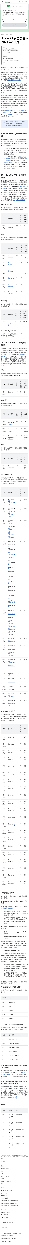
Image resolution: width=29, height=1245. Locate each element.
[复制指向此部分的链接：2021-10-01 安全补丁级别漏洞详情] (6, 178)
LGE (25, 1096)
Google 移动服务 (9, 162)
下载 (2, 1173)
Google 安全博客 (5, 1198)
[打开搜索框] (19, 2)
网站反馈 (11, 1235)
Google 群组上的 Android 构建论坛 (9, 1203)
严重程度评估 (16, 101)
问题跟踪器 (4, 1227)
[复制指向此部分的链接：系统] (5, 370)
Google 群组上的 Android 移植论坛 (9, 1205)
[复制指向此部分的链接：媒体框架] (8, 301)
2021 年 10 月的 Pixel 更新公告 (14, 125)
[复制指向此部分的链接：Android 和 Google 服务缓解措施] (4, 136)
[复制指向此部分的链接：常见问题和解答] (15, 893)
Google (16, 1096)
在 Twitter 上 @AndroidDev (7, 1193)
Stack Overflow (5, 1225)
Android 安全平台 (15, 139)
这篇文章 (14, 947)
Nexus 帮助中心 (5, 1217)
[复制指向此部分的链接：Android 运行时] (13, 205)
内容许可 (16, 1155)
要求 (2, 1171)
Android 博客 (4, 1195)
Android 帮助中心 (5, 1212)
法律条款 (15, 1233)
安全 (11, 34)
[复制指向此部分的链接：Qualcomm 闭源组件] (17, 711)
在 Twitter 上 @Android (6, 1190)
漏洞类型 (22, 186)
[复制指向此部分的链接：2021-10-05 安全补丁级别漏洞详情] (6, 345)
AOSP (2, 34)
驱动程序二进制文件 (6, 1181)
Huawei (21, 1096)
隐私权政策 (5, 1235)
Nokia (9, 1098)
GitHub (3, 1184)
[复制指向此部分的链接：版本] (6, 1105)
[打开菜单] (2, 2)
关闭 (14, 20)
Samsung (14, 1098)
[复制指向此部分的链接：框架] (5, 235)
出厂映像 (3, 1178)
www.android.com (5, 1220)
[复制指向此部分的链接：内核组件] (8, 400)
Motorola (3, 1098)
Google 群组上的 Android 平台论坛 (9, 1200)
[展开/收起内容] (8, 47)
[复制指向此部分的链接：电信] (5, 445)
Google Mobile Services (7, 1222)
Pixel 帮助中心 (4, 1215)
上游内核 (10, 424)
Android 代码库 (5, 1168)
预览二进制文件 (5, 1176)
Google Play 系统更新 (19, 200)
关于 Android (4, 1233)
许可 (20, 1233)
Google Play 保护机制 (11, 141)
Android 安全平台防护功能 (15, 114)
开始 (14, 25)
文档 (7, 34)
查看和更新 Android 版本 (14, 80)
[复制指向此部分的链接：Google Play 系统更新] (17, 331)
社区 (10, 1233)
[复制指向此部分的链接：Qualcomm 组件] (14, 475)
